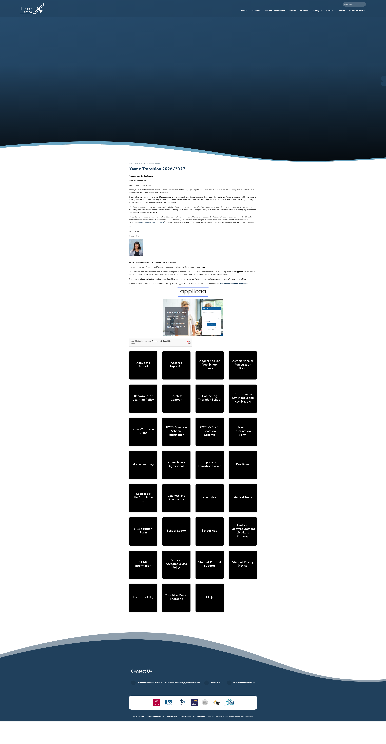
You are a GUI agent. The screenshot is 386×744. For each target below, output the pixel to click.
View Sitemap (172, 716)
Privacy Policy (185, 716)
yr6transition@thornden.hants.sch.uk (234, 283)
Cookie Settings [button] (199, 716)
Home (131, 163)
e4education (248, 716)
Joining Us (138, 163)
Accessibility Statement (155, 716)
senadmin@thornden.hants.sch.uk (151, 222)
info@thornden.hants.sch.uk (244, 683)
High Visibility (138, 716)
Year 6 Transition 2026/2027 (152, 163)
